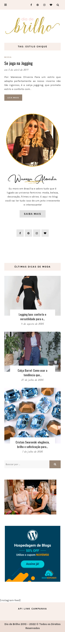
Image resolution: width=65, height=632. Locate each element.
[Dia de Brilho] (32, 25)
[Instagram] (43, 5)
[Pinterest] (36, 5)
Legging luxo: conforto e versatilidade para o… (32, 316)
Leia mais (13, 98)
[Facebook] (30, 5)
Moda (8, 57)
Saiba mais (32, 213)
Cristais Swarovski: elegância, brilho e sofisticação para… (32, 444)
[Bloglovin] (50, 5)
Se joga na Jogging (18, 63)
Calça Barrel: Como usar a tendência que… (32, 372)
